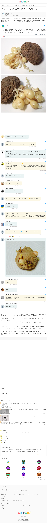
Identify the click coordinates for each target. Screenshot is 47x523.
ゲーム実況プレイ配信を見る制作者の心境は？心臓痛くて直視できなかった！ (24, 416)
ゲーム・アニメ (27, 494)
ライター (24, 507)
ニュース (10, 413)
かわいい (4, 430)
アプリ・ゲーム (12, 420)
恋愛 (10, 407)
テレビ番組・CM (6, 436)
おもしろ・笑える (5, 490)
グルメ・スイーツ (36, 494)
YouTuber (5, 494)
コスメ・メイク (4, 432)
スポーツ (11, 490)
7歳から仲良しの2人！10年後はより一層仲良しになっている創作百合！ (23, 403)
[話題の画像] (23, 2)
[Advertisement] (23, 123)
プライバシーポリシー (27, 505)
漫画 (2, 494)
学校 (20, 490)
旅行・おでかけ (12, 494)
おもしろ (4, 440)
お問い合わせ (3, 508)
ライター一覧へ (42, 479)
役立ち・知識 (5, 438)
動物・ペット (4, 496)
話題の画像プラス (8, 13)
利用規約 (2, 505)
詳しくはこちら (41, 454)
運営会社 (2, 507)
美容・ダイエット (26, 432)
